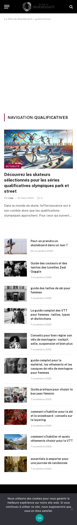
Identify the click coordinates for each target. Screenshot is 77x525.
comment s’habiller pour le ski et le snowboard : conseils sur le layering (52, 416)
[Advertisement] (38, 66)
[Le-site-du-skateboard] (38, 6)
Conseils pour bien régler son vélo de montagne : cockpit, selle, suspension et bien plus (52, 339)
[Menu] (6, 6)
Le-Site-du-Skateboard (18, 19)
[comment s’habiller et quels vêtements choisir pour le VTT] (15, 442)
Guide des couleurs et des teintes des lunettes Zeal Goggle (49, 267)
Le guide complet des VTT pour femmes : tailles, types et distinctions (50, 314)
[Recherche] (71, 6)
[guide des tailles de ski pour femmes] (15, 293)
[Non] (72, 509)
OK (39, 518)
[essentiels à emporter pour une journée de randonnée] (15, 464)
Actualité (13, 166)
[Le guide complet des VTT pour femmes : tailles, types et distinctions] (15, 316)
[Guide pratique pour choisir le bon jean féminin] (15, 395)
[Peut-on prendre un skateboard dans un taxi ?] (15, 246)
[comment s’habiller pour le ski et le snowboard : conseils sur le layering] (15, 417)
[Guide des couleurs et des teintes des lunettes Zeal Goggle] (15, 269)
